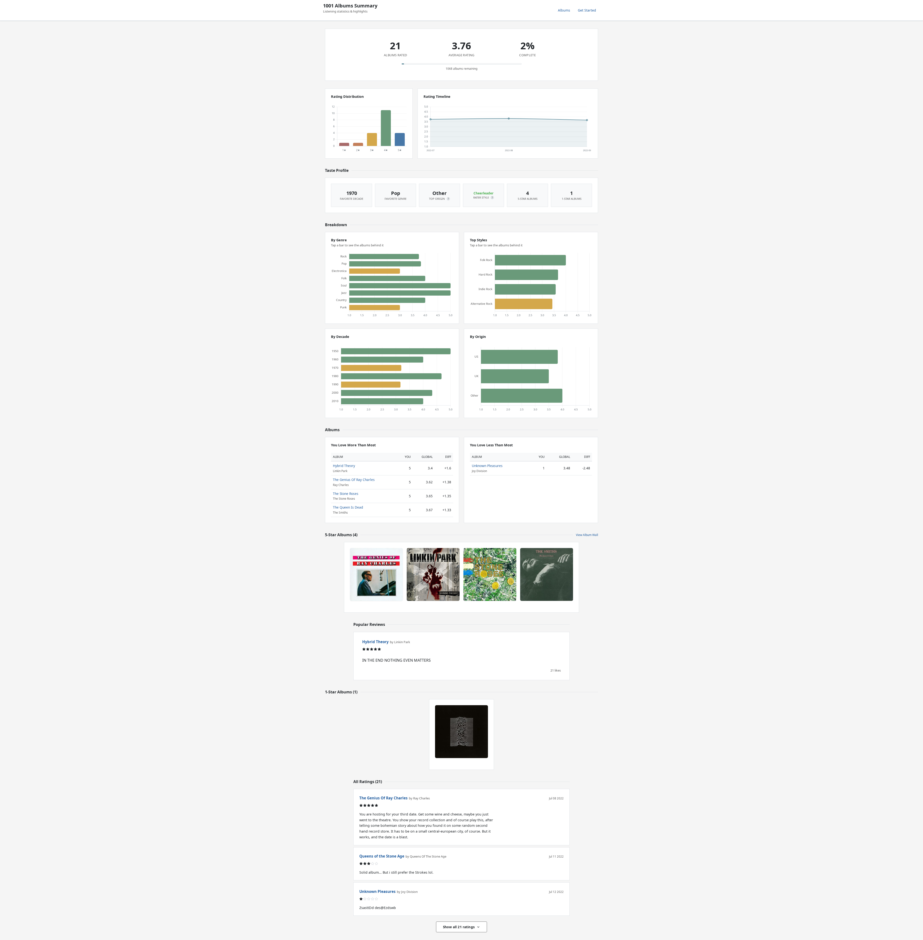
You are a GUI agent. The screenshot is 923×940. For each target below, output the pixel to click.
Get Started (587, 10)
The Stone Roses (345, 493)
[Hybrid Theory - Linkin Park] (433, 574)
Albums (564, 10)
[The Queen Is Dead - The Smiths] (546, 574)
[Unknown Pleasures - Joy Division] (461, 731)
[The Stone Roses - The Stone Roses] (489, 574)
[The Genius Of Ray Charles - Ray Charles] (376, 574)
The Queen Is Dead (348, 507)
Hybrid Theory (344, 465)
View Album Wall (587, 535)
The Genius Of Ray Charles (354, 479)
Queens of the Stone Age (381, 856)
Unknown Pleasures (487, 465)
